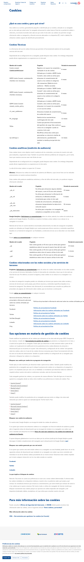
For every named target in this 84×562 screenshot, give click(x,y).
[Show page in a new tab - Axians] (58, 534)
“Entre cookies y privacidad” (53, 507)
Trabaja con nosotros (33, 3)
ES (62, 3)
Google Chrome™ (16, 383)
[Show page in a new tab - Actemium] (42, 534)
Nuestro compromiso (7, 3)
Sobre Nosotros (53, 3)
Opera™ (13, 393)
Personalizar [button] (25, 557)
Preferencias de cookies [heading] (11, 544)
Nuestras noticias (43, 3)
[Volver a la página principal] (75, 3)
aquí (66, 441)
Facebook (12, 461)
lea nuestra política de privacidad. (23, 553)
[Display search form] (66, 3)
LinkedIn (12, 470)
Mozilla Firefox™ (15, 388)
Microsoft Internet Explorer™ (19, 385)
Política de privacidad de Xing (43, 326)
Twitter (11, 466)
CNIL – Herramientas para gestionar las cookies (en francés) (29, 516)
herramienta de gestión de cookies (37, 341)
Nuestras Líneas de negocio (20, 3)
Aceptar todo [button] (6, 557)
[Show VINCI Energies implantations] (59, 3)
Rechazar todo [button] (16, 557)
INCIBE (49, 505)
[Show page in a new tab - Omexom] (25, 534)
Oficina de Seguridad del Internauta (32, 505)
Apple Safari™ (15, 390)
